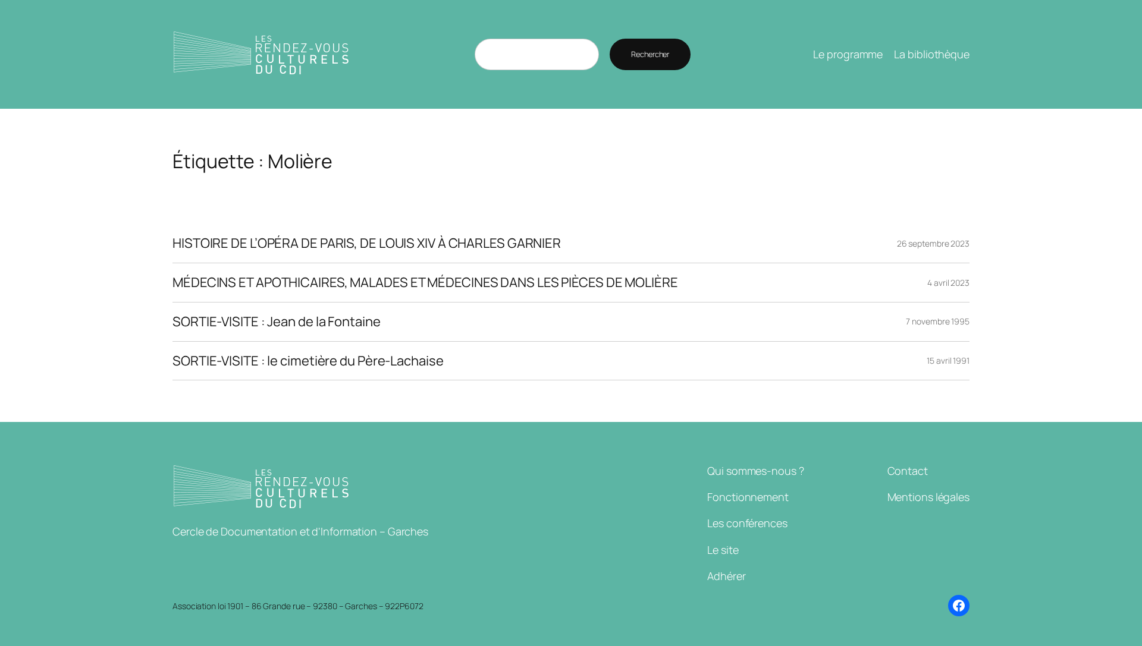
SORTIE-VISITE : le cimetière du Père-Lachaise (308, 361)
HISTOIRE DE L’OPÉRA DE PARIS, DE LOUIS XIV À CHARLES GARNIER (366, 243)
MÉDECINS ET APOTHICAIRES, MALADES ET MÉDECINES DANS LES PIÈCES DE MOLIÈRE (425, 282)
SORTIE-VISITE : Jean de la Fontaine (276, 321)
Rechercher (650, 54)
